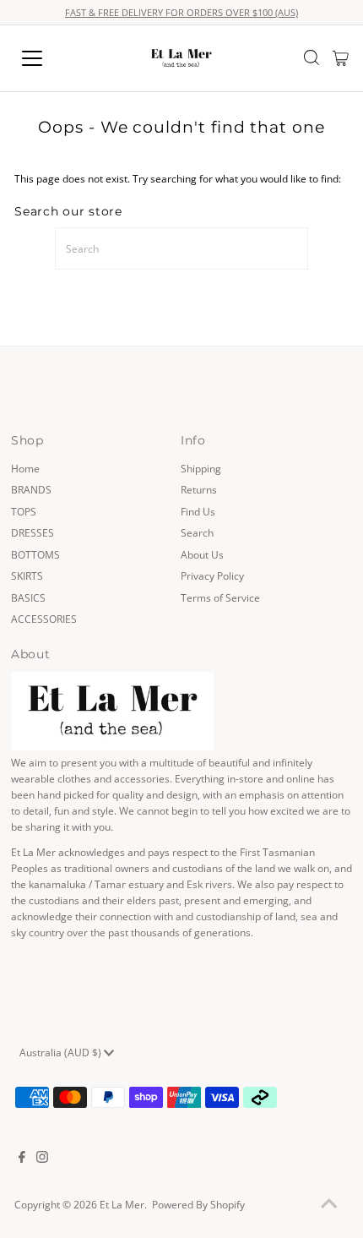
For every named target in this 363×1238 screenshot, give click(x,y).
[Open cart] (341, 58)
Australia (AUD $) (61, 1052)
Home (25, 468)
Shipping (201, 468)
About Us (202, 554)
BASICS (28, 597)
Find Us (198, 511)
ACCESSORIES (44, 618)
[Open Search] (311, 59)
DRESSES (32, 532)
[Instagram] (42, 1158)
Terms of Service (220, 597)
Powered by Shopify (198, 1204)
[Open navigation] (50, 58)
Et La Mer (122, 1204)
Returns (199, 489)
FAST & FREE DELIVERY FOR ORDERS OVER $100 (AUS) (181, 12)
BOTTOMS (35, 554)
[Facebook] (22, 1158)
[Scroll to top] (329, 1204)
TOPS (23, 511)
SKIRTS (27, 575)
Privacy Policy (212, 575)
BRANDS (31, 489)
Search (197, 532)
